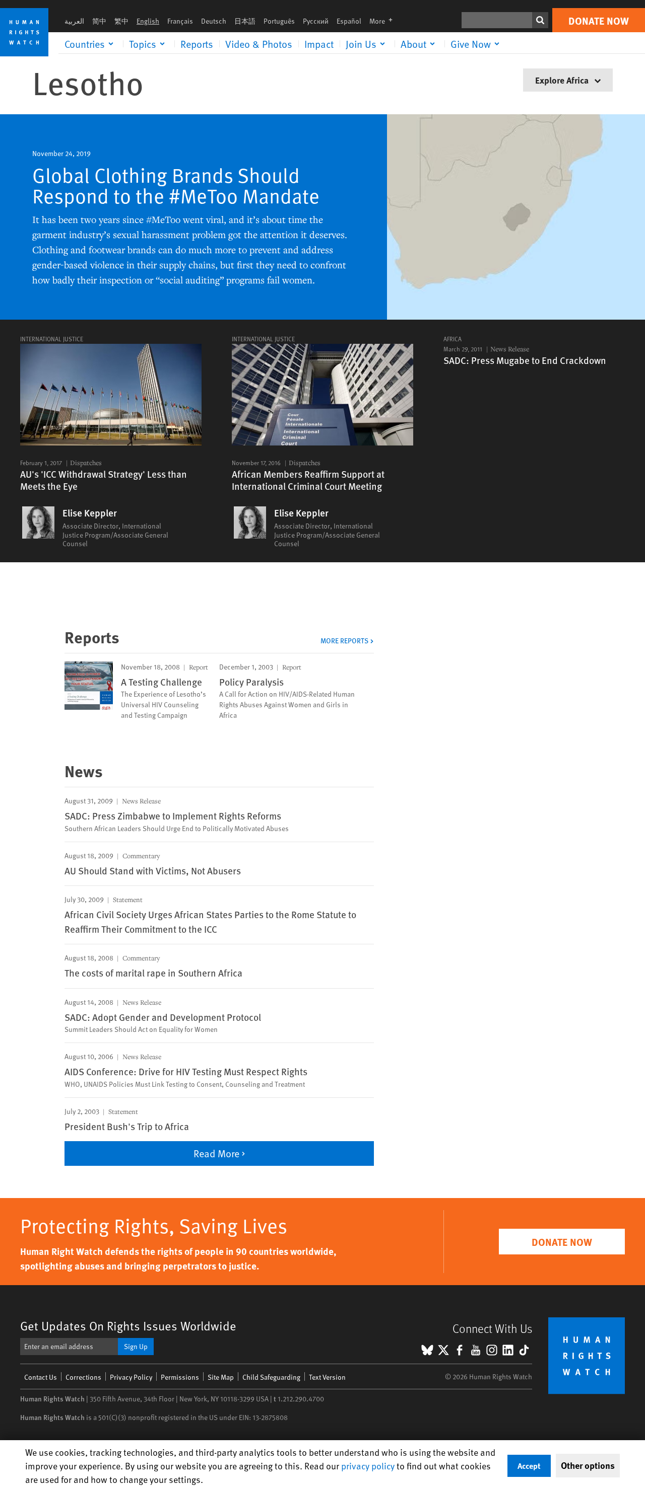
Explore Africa (563, 79)
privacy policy (368, 1465)
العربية (74, 21)
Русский (316, 21)
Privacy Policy (131, 1377)
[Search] (540, 20)
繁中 (121, 21)
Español (349, 21)
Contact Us (40, 1377)
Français (180, 21)
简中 (99, 21)
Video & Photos (258, 44)
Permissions (180, 1377)
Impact (319, 44)
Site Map (221, 1377)
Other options (588, 1465)
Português (279, 21)
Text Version (327, 1377)
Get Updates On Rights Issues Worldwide (128, 1325)
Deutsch (213, 21)
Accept (529, 1465)
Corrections (83, 1377)
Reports (196, 44)
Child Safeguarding (271, 1377)
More (384, 21)
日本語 (244, 21)
